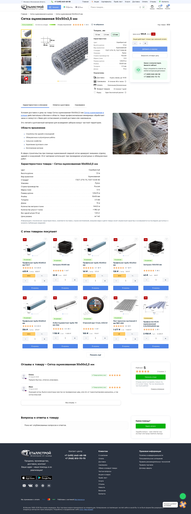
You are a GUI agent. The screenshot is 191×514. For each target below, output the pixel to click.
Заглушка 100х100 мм (152, 265)
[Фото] (62, 56)
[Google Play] (44, 477)
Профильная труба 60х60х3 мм (34, 322)
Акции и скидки (104, 474)
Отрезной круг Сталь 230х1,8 (95, 323)
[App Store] (28, 477)
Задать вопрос (150, 426)
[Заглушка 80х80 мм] (65, 247)
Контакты (102, 494)
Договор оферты (145, 468)
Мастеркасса (79, 499)
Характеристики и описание (35, 105)
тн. (42, 275)
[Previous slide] (36, 56)
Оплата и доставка (61, 105)
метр (28, 275)
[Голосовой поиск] (140, 7)
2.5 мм (115, 34)
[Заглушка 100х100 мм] (156, 247)
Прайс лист (118, 2)
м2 (119, 334)
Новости (101, 487)
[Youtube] (24, 485)
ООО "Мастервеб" (86, 509)
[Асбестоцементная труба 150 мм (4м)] (65, 305)
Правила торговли (146, 465)
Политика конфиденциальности (151, 455)
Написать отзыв (150, 377)
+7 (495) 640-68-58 (152, 74)
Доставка (136, 2)
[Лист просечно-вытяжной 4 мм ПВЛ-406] (125, 305)
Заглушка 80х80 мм (61, 265)
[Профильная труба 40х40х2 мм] (95, 247)
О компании (103, 455)
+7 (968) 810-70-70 (152, 77)
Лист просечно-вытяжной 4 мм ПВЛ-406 (125, 322)
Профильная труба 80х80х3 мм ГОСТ (34, 264)
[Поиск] (144, 7)
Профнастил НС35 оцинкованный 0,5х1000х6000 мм (151, 324)
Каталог (56, 7)
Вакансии (102, 490)
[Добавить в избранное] (45, 239)
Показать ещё (95, 355)
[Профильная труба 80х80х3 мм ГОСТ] (35, 247)
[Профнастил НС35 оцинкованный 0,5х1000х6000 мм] (156, 305)
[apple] (79, 7)
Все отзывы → (71, 403)
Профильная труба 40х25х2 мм (124, 264)
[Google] (68, 7)
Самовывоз (80, 105)
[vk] (30, 485)
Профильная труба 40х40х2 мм (94, 264)
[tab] (58, 81)
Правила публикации (157, 389)
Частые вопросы (104, 471)
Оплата (145, 2)
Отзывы (153, 2)
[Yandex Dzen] (36, 485)
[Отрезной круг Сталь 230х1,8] (95, 305)
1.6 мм (97, 34)
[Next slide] (87, 56)
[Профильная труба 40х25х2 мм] (125, 247)
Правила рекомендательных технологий (154, 462)
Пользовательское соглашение (151, 458)
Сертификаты (106, 2)
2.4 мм (106, 34)
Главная (85, 2)
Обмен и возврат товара (107, 468)
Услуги (127, 2)
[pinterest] (43, 485)
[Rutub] (49, 485)
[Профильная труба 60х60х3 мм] (35, 305)
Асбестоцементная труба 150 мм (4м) (65, 324)
